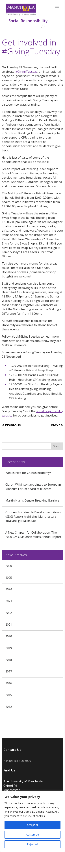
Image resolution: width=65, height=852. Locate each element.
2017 (8, 671)
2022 (8, 613)
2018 (8, 660)
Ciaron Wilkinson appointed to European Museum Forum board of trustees (33, 487)
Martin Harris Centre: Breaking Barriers (32, 500)
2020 (8, 636)
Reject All (32, 844)
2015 (8, 695)
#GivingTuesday (26, 72)
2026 (8, 566)
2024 (8, 589)
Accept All (32, 825)
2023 (8, 601)
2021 (8, 624)
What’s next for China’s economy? (28, 473)
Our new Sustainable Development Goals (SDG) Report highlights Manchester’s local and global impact (33, 516)
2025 (8, 578)
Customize (32, 834)
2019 (8, 648)
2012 (8, 707)
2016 (8, 683)
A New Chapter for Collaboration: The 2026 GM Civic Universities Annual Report (33, 535)
